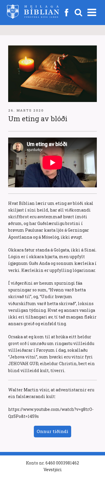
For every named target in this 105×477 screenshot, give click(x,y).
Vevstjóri (52, 469)
